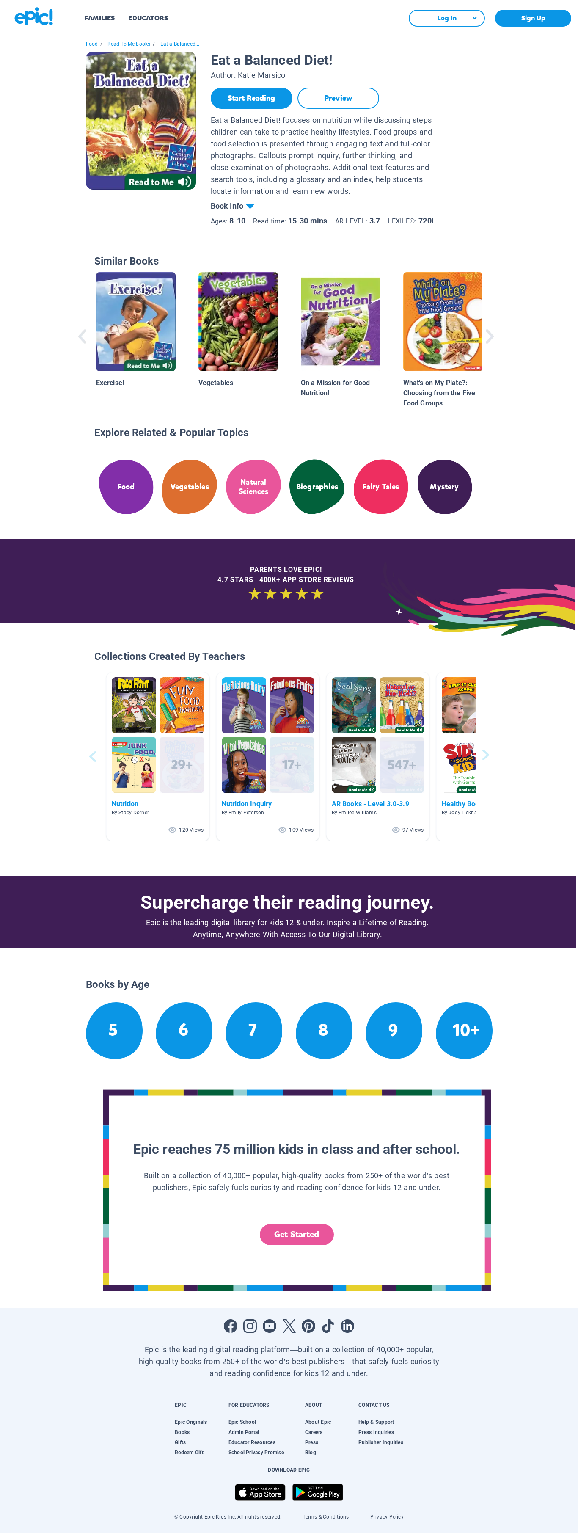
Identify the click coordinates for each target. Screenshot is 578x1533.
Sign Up (533, 18)
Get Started (296, 1234)
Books (182, 1432)
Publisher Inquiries (380, 1442)
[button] (157, 756)
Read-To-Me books (128, 44)
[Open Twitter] (289, 1326)
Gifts (180, 1442)
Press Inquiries (376, 1432)
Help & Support (376, 1422)
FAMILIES (100, 18)
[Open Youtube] (269, 1326)
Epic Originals (191, 1422)
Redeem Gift (189, 1453)
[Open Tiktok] (328, 1326)
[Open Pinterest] (308, 1326)
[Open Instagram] (250, 1326)
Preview (338, 98)
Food (92, 44)
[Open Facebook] (230, 1326)
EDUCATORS (148, 18)
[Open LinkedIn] (347, 1326)
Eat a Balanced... (180, 44)
